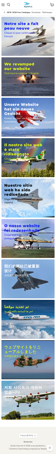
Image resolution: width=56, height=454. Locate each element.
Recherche (28, 442)
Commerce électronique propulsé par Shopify (28, 449)
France (26, 435)
